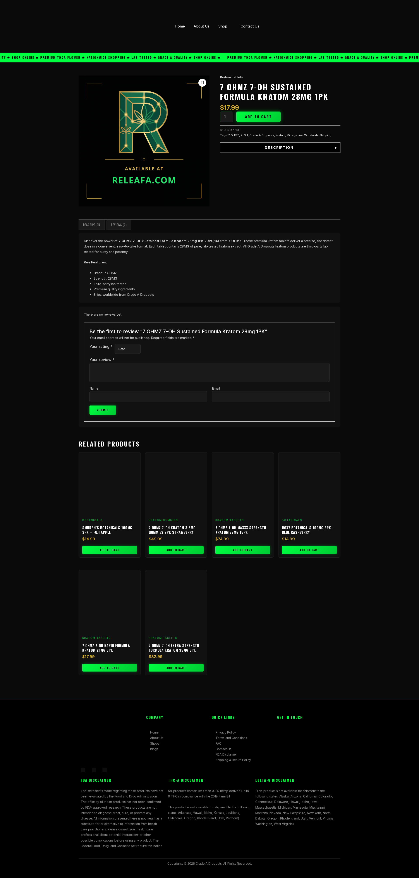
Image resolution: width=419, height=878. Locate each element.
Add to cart (258, 116)
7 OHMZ (233, 135)
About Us (202, 26)
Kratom (280, 135)
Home (180, 26)
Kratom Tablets (231, 77)
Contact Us (250, 26)
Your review (102, 359)
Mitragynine (295, 135)
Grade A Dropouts (261, 135)
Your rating (101, 346)
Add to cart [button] (109, 550)
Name (93, 388)
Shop (222, 26)
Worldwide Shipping (317, 135)
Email (216, 388)
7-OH (244, 135)
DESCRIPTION (301, 147)
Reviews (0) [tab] (119, 224)
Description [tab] (91, 224)
